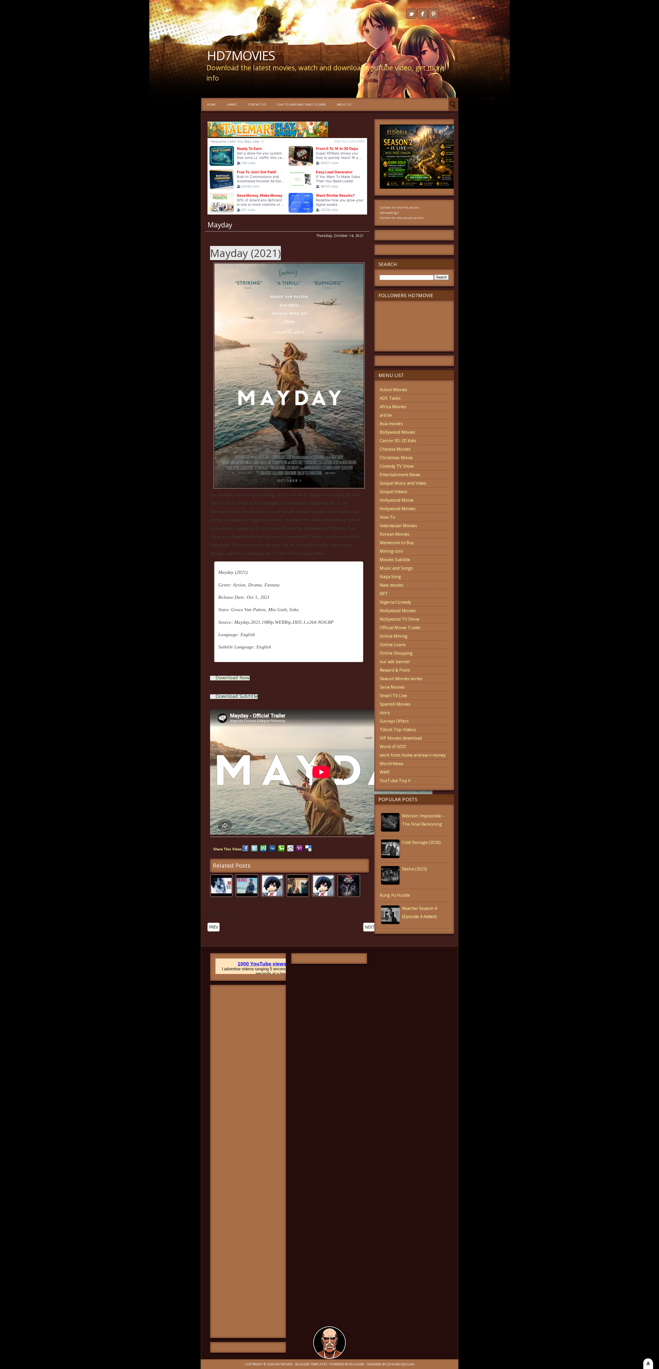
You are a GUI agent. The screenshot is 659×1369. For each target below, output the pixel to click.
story (385, 712)
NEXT (370, 927)
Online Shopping (396, 653)
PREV (213, 927)
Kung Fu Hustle (395, 895)
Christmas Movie (396, 457)
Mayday (219, 224)
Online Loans (393, 644)
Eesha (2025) (414, 869)
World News (392, 763)
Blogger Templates (311, 1364)
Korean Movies (394, 534)
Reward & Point (395, 670)
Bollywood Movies (397, 432)
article (386, 415)
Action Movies (393, 389)
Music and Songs (396, 568)
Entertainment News (400, 474)
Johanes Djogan (400, 1364)
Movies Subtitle (395, 559)
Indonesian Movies (398, 525)
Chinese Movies (395, 449)
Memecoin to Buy (397, 542)
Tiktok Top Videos (398, 729)
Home (211, 104)
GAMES (232, 104)
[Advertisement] (248, 1161)
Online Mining (393, 636)
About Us (344, 104)
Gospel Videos (393, 491)
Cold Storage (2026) (421, 842)
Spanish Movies (395, 704)
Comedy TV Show (397, 466)
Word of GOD (393, 746)
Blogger (357, 1364)
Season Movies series (401, 678)
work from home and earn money (413, 755)
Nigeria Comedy (395, 602)
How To (387, 517)
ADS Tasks (390, 398)
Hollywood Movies (398, 508)
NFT (384, 593)
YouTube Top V (395, 780)
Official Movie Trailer (400, 627)
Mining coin (391, 551)
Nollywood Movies (398, 610)
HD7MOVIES (241, 55)
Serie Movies (392, 687)
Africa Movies (393, 406)
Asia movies (391, 423)
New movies (392, 585)
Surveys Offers (394, 721)
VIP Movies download (401, 738)
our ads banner (395, 661)
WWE (385, 772)
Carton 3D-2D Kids (398, 440)
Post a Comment (217, 914)
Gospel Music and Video (403, 483)
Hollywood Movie (396, 500)
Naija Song (390, 576)
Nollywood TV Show (399, 619)
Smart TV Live (393, 695)
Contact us (257, 104)
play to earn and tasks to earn (301, 104)
